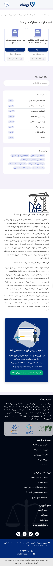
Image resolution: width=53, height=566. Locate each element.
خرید (38, 49)
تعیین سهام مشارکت (41, 449)
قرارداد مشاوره (43, 482)
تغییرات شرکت (43, 459)
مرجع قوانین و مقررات (40, 525)
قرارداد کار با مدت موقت (39, 477)
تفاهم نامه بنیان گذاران (40, 497)
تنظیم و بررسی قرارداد (40, 444)
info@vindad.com (24, 554)
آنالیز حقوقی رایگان (41, 454)
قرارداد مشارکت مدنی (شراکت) (37, 492)
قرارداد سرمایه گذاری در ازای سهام (36, 487)
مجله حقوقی (43, 520)
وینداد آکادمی (43, 510)
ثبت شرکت (44, 464)
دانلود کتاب (44, 515)
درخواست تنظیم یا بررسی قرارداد (26, 372)
